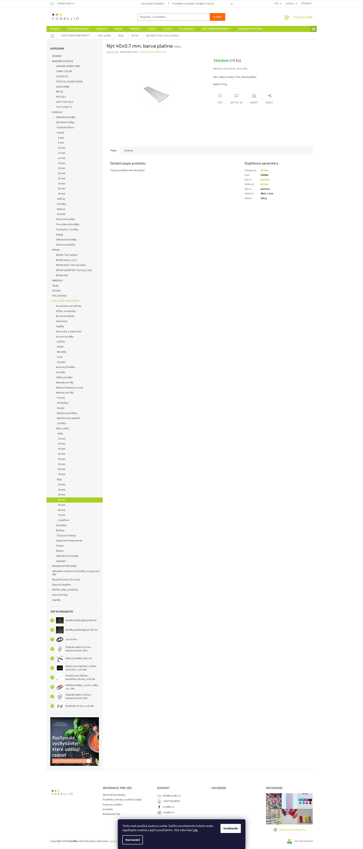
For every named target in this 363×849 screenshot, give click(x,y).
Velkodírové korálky (67, 556)
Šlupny (60, 551)
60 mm (61, 469)
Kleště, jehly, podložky (65, 590)
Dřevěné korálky (65, 122)
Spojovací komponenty (69, 541)
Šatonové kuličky (65, 245)
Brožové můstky (65, 316)
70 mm (61, 474)
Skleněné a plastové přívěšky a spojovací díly (75, 572)
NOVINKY (57, 56)
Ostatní (61, 214)
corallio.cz (168, 807)
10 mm (61, 148)
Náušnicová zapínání (68, 418)
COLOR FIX (62, 76)
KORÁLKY (57, 112)
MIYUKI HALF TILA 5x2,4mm (71, 265)
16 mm (61, 163)
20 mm (61, 173)
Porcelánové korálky (67, 224)
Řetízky (60, 530)
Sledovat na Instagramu (292, 830)
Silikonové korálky (66, 240)
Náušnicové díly (65, 393)
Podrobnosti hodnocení (152, 52)
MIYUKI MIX (62, 275)
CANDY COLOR (64, 71)
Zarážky (61, 423)
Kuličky (61, 342)
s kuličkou (63, 520)
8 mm (61, 143)
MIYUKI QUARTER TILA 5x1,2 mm (74, 270)
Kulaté (60, 133)
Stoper (60, 546)
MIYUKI (56, 250)
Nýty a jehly (62, 428)
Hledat (217, 16)
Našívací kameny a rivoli (69, 388)
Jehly (60, 434)
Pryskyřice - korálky (67, 229)
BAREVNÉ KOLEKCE (62, 61)
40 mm (61, 194)
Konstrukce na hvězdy (68, 306)
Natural (61, 209)
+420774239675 (171, 801)
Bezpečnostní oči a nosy (66, 580)
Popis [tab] (113, 150)
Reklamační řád (111, 814)
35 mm (61, 189)
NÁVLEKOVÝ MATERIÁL (64, 566)
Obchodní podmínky (153, 4)
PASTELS (61, 97)
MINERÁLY (57, 280)
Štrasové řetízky (66, 536)
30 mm (61, 184)
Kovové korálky (65, 337)
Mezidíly (61, 352)
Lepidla (56, 600)
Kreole (61, 408)
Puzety (61, 398)
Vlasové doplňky (61, 585)
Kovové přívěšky (65, 367)
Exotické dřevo (65, 127)
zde (195, 830)
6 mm (61, 138)
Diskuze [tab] (128, 150)
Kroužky (61, 204)
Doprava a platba (112, 805)
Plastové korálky (65, 219)
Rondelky (61, 525)
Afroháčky (63, 403)
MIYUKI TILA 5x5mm (67, 255)
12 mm (61, 153)
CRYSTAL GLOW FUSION (69, 82)
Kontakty (108, 809)
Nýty (59, 479)
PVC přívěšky (59, 296)
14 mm (61, 158)
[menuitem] (55, 29)
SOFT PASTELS (64, 102)
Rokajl (59, 235)
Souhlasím (230, 828)
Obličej (61, 199)
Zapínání (61, 561)
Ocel (59, 357)
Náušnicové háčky (67, 413)
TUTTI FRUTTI (64, 107)
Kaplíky (60, 326)
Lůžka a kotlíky (64, 377)
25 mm (61, 178)
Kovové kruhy (60, 595)
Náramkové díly (65, 383)
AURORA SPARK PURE (68, 66)
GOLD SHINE (62, 87)
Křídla (60, 347)
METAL (59, 92)
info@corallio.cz (172, 796)
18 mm (61, 168)
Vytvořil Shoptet (303, 841)
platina (265, 180)
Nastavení (133, 840)
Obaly (55, 286)
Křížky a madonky (66, 311)
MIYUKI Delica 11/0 (66, 260)
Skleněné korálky (66, 117)
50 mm (61, 464)
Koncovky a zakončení (68, 332)
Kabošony (61, 321)
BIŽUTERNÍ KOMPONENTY (66, 301)
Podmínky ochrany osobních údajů (193, 4)
